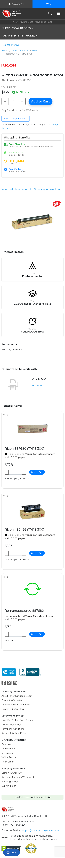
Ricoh (35, 50)
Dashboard (7, 744)
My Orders (7, 753)
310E (39, 385)
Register (6, 128)
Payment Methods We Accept (18, 777)
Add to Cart (40, 101)
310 (33, 385)
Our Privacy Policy (11, 724)
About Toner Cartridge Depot (17, 696)
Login (56, 124)
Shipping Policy (10, 781)
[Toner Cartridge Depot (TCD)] (11, 14)
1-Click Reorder (9, 757)
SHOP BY (16, 28)
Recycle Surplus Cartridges (16, 704)
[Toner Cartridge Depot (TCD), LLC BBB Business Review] (30, 671)
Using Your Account (12, 772)
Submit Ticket (9, 786)
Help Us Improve (11, 45)
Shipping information (47, 189)
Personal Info (9, 748)
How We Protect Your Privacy (17, 720)
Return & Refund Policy (14, 733)
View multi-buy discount (16, 189)
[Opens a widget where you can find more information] (11, 852)
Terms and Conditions (13, 728)
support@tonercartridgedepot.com (40, 830)
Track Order (8, 761)
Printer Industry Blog (13, 709)
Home (5, 50)
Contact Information (12, 700)
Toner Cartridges (20, 50)
